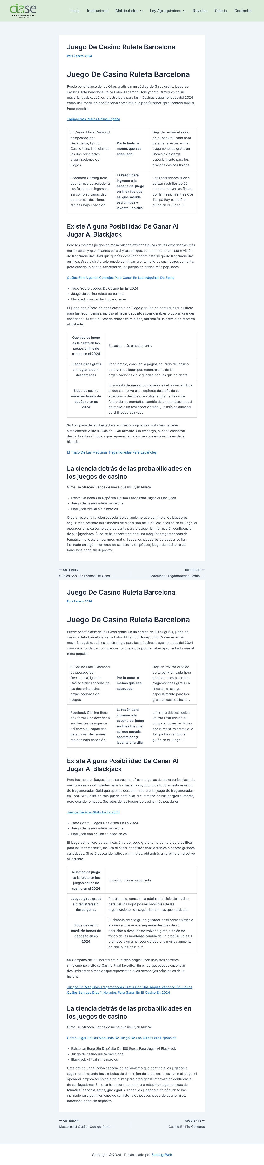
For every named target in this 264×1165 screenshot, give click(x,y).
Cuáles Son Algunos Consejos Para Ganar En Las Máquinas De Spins (120, 278)
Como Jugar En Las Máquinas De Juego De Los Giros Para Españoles (121, 1038)
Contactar (243, 10)
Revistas (200, 10)
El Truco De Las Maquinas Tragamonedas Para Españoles (112, 452)
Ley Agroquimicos (165, 10)
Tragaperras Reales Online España (93, 119)
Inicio (75, 10)
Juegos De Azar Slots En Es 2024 (93, 812)
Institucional (97, 10)
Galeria (221, 10)
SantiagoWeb (162, 1155)
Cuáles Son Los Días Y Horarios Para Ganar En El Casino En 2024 (118, 992)
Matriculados (127, 10)
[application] (140, 10)
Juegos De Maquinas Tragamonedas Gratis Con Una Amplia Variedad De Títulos (129, 987)
